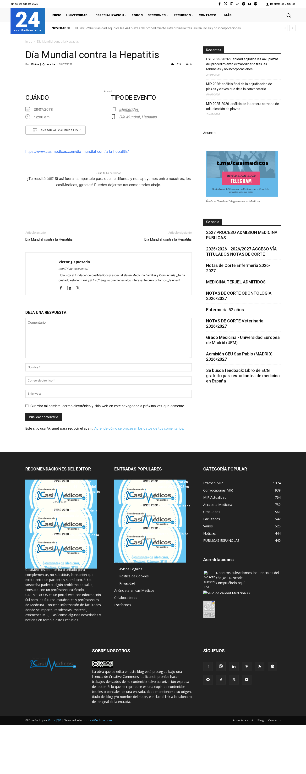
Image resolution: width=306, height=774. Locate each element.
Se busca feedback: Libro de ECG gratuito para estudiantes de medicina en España (243, 375)
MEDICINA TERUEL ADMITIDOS (236, 281)
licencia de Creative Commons (115, 676)
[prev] (285, 28)
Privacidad (127, 583)
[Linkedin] (74, 75)
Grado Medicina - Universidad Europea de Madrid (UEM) (243, 340)
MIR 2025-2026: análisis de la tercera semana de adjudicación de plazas (242, 106)
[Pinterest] (52, 75)
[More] (107, 75)
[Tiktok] (237, 4)
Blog (260, 720)
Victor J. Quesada (43, 64)
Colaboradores (125, 597)
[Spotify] (256, 4)
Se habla (212, 222)
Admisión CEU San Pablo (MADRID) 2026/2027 (239, 356)
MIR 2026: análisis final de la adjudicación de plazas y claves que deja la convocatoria (239, 86)
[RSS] (259, 666)
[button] (288, 15)
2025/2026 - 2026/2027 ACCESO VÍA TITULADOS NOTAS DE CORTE (241, 251)
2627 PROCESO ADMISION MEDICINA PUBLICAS (242, 235)
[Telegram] (243, 4)
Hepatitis (149, 117)
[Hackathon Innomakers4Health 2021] (150, 522)
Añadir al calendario (58, 130)
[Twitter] (226, 4)
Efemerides (129, 109)
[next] (292, 28)
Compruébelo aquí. (230, 582)
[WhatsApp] (63, 75)
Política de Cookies (134, 576)
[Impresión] (96, 75)
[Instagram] (232, 4)
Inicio (29, 41)
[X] (41, 75)
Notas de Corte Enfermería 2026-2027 (238, 268)
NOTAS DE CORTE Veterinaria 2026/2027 (234, 323)
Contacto (274, 720)
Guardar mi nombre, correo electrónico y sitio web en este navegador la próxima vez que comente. (107, 406)
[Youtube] (250, 4)
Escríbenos (122, 605)
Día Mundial (129, 117)
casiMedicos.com (100, 720)
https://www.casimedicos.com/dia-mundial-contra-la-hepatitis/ (77, 151)
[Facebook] (220, 4)
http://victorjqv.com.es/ (73, 268)
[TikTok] (221, 680)
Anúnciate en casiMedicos (134, 590)
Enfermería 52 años (225, 309)
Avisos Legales (130, 569)
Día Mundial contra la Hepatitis (49, 239)
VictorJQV (54, 720)
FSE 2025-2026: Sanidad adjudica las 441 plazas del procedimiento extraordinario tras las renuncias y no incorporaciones (157, 28)
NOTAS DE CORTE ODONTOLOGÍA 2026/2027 (239, 296)
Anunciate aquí (243, 720)
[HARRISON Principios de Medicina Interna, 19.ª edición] (150, 545)
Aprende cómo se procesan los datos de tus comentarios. (139, 428)
